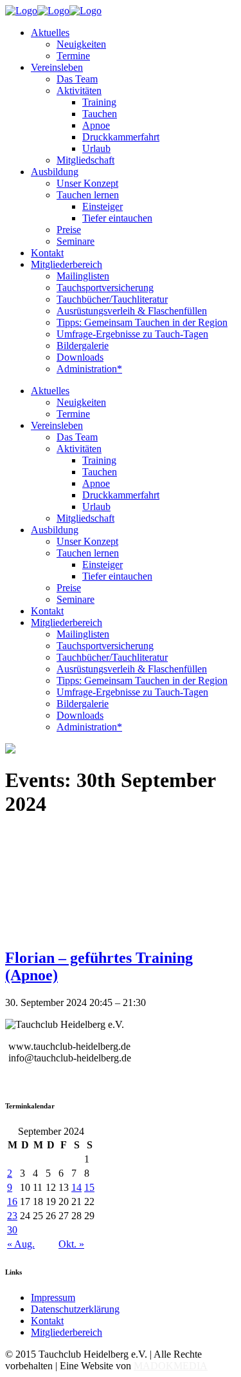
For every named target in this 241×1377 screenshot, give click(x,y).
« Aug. (21, 1244)
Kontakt (47, 1320)
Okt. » (71, 1244)
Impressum (53, 1297)
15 (89, 1187)
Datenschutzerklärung (75, 1309)
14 (76, 1187)
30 (12, 1229)
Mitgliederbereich (66, 1332)
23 (12, 1215)
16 (12, 1201)
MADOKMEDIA (171, 1365)
